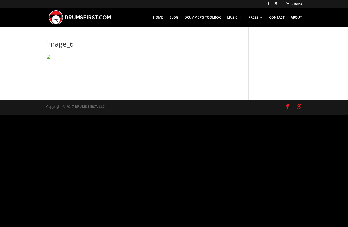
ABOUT (296, 17)
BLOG (173, 17)
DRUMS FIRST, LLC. (90, 106)
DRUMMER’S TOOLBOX (202, 17)
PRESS (253, 17)
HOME (158, 17)
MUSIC (232, 17)
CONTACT (277, 17)
